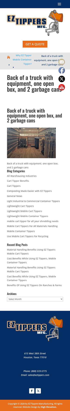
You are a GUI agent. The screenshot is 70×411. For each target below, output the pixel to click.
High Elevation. (49, 406)
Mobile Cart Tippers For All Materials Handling (32, 226)
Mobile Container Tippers (21, 231)
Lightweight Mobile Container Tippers (27, 216)
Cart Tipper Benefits (18, 180)
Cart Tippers (14, 185)
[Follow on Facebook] (31, 391)
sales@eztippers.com (38, 375)
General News (14, 196)
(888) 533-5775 (39, 371)
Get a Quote (35, 44)
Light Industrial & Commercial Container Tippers (33, 201)
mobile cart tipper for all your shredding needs (32, 221)
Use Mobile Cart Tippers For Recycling (27, 236)
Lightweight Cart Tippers (20, 206)
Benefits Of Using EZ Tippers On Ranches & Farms (34, 285)
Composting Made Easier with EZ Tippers (29, 191)
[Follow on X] (38, 391)
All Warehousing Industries (22, 175)
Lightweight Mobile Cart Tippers (24, 211)
